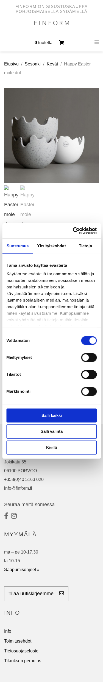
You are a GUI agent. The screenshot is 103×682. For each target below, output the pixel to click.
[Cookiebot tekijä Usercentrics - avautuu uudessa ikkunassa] (73, 230)
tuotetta (44, 42)
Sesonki (33, 64)
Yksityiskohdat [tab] (51, 245)
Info (7, 631)
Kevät (52, 64)
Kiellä (51, 447)
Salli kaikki (51, 415)
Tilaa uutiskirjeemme (32, 593)
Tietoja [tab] (85, 245)
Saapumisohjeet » (22, 569)
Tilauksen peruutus (22, 660)
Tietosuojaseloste (21, 651)
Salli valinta (52, 431)
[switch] (89, 357)
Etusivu (11, 64)
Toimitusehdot (17, 641)
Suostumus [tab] (18, 245)
